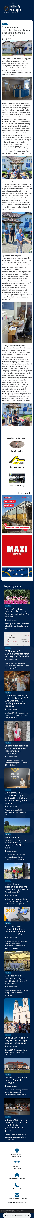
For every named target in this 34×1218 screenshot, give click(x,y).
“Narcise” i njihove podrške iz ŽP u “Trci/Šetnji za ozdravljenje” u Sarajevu (17, 612)
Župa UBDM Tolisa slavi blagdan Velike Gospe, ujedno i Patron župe (16, 1040)
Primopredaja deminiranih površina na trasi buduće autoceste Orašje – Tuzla (16, 842)
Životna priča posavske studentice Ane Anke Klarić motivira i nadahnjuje (16, 749)
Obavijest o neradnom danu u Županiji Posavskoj (16, 1080)
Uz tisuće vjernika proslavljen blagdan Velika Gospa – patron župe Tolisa (16, 979)
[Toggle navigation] (30, 7)
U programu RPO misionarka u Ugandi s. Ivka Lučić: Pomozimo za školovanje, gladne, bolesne (16, 797)
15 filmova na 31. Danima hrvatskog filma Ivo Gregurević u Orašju (17, 654)
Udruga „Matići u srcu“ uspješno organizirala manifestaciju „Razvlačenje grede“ (16, 1123)
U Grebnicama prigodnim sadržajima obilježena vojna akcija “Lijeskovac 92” (16, 888)
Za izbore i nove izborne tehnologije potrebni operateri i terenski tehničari (15, 930)
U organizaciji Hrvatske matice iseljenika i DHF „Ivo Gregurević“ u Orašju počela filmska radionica (16, 700)
